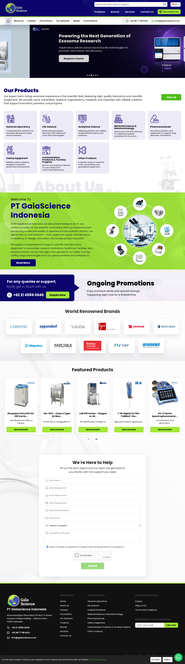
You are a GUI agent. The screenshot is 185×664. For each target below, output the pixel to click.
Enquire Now (58, 295)
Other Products (95, 631)
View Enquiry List (171, 11)
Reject (167, 659)
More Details (21, 429)
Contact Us (147, 11)
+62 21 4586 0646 (20, 627)
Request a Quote (44, 58)
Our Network (62, 20)
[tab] (87, 75)
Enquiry (138, 601)
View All (171, 97)
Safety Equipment (96, 622)
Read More (23, 263)
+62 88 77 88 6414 (139, 20)
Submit (92, 566)
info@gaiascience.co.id (167, 20)
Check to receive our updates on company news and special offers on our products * (87, 547)
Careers (31, 20)
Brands (115, 11)
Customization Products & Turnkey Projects (108, 627)
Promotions (46, 20)
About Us (19, 20)
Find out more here (97, 659)
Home (63, 601)
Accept (156, 659)
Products (100, 11)
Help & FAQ (140, 605)
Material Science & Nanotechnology (105, 614)
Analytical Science (96, 609)
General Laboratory (97, 601)
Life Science (93, 605)
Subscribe (171, 625)
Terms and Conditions (146, 609)
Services (130, 11)
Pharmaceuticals (95, 618)
